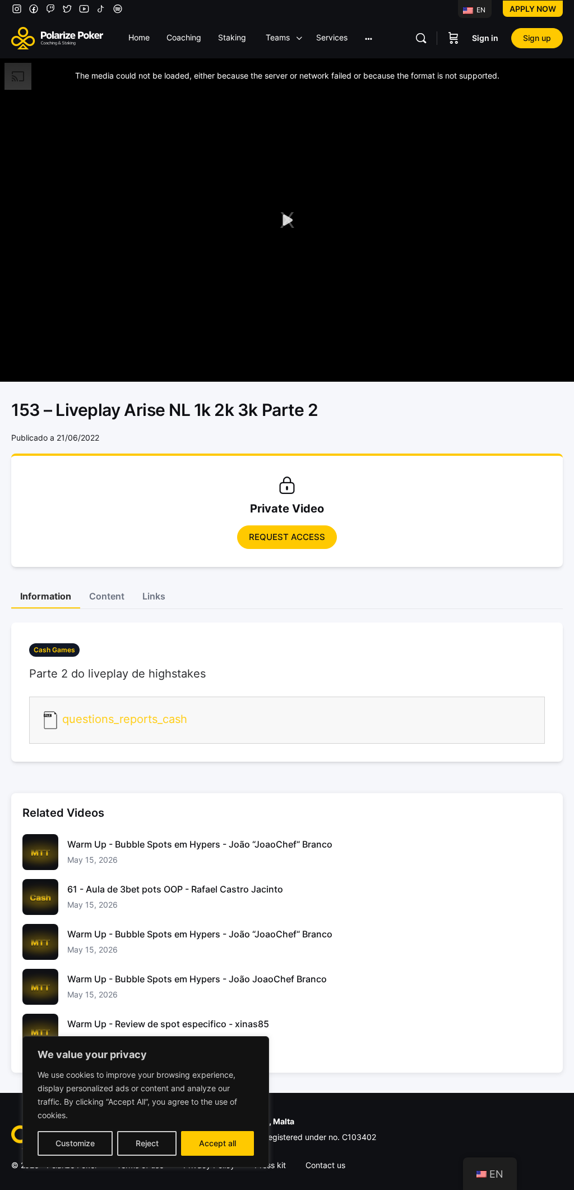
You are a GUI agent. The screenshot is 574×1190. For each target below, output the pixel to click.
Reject (147, 1143)
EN (480, 10)
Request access (287, 537)
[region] (145, 1102)
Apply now (533, 8)
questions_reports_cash (124, 719)
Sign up (537, 38)
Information (45, 596)
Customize (75, 1143)
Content (106, 596)
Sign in (485, 38)
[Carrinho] (453, 38)
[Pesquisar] (421, 38)
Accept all (217, 1143)
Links (153, 596)
